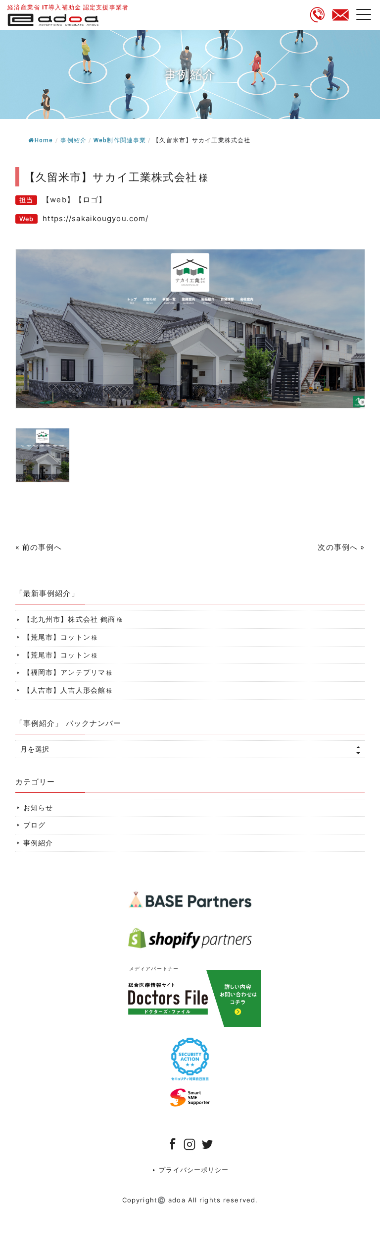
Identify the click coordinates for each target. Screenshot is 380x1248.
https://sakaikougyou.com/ (95, 218)
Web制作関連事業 (120, 140)
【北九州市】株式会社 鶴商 (73, 619)
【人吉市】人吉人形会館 (68, 690)
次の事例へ (338, 547)
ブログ (34, 825)
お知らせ (38, 807)
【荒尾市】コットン (60, 637)
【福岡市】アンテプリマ (68, 672)
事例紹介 (73, 140)
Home (44, 140)
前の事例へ (42, 547)
